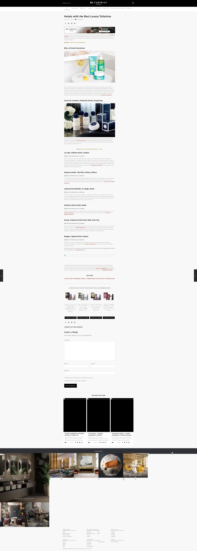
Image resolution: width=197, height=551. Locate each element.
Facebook (113, 531)
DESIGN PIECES (113, 8)
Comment (67, 340)
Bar (98, 531)
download (78, 250)
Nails (64, 546)
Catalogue (89, 543)
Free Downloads (100, 541)
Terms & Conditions (67, 536)
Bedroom (89, 531)
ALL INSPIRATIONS (67, 9)
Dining (88, 534)
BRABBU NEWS (98, 8)
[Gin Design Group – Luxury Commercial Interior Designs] (122, 415)
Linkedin (113, 533)
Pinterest (113, 534)
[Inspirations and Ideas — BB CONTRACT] (98, 3)
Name (66, 363)
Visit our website (115, 541)
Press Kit (89, 544)
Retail (98, 533)
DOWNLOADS (129, 8)
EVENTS (90, 8)
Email (93, 363)
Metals (64, 543)
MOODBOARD (82, 8)
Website (66, 370)
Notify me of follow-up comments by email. (79, 377)
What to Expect (66, 534)
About (64, 531)
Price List (89, 541)
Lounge (88, 536)
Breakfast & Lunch (91, 533)
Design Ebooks (90, 546)
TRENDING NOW (106, 8)
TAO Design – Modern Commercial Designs (95, 434)
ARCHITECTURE (75, 8)
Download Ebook (70, 317)
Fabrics (64, 541)
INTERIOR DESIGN (121, 8)
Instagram (113, 536)
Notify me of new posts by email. (76, 380)
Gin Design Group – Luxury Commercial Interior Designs (122, 434)
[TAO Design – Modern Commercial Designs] (98, 415)
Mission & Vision (66, 533)
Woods (64, 544)
